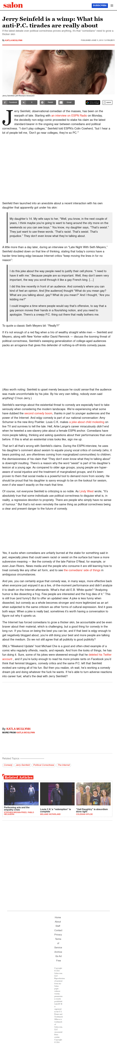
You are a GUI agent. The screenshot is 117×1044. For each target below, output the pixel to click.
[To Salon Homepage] (13, 5)
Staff (58, 926)
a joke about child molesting (86, 422)
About (58, 922)
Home (58, 918)
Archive (58, 952)
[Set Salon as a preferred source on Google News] (93, 102)
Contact (58, 930)
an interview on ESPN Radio (69, 115)
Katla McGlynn (13, 40)
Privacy (58, 935)
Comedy (8, 765)
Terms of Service (58, 943)
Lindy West (86, 491)
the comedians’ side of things (82, 570)
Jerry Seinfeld (23, 765)
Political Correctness (43, 765)
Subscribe (100, 6)
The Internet (64, 765)
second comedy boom (38, 413)
